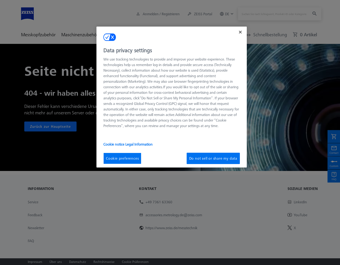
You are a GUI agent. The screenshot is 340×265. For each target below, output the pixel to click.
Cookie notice (114, 144)
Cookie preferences (122, 158)
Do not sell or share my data (213, 158)
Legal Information (139, 144)
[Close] (240, 32)
